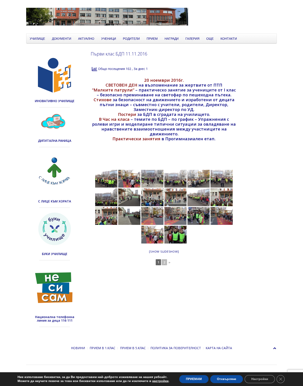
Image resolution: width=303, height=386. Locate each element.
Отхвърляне (226, 379)
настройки (160, 381)
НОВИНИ (78, 348)
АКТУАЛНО (86, 38)
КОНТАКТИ (228, 38)
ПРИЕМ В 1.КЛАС (102, 348)
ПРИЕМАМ (194, 379)
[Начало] (137, 16)
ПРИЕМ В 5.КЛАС (133, 348)
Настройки (259, 379)
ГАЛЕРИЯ (192, 38)
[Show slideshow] (164, 251)
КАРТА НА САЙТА (219, 348)
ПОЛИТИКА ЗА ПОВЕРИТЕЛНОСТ (175, 348)
